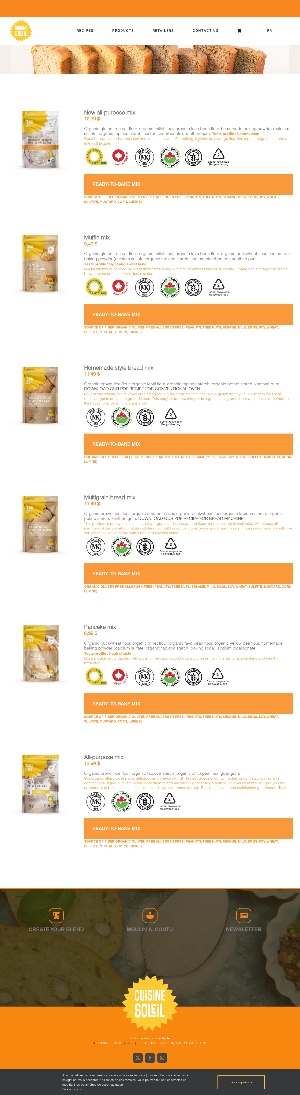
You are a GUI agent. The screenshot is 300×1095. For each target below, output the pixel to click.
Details (54, 140)
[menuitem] (269, 31)
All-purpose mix (103, 757)
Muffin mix (97, 237)
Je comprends (241, 1082)
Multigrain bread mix (109, 497)
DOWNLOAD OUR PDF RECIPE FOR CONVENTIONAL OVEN (142, 388)
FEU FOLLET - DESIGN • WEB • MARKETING (173, 1043)
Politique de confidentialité (150, 1038)
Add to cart (27, 141)
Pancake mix (100, 627)
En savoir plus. (72, 1089)
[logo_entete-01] (21, 21)
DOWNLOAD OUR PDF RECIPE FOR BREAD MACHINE (191, 518)
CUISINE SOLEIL (109, 1043)
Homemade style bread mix (118, 367)
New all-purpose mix (109, 112)
